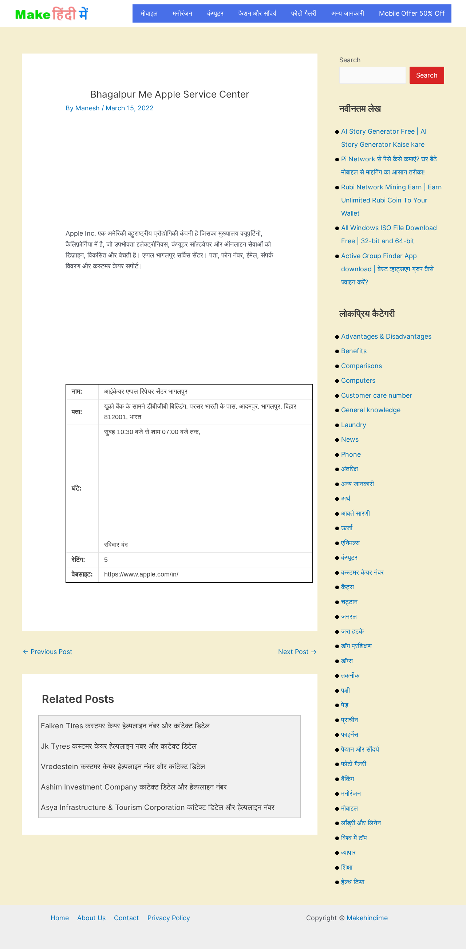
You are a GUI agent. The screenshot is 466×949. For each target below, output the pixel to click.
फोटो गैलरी (303, 13)
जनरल (349, 616)
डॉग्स (347, 661)
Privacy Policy (168, 918)
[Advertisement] (170, 177)
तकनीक (350, 675)
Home (60, 918)
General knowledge (370, 410)
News (350, 439)
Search (350, 60)
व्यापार (348, 852)
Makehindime (367, 918)
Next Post (297, 651)
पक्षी (345, 690)
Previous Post (47, 651)
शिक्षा (346, 867)
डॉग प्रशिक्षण (356, 646)
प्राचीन (349, 720)
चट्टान (349, 602)
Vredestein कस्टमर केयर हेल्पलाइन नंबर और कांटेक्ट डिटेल (123, 766)
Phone (351, 454)
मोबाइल (149, 13)
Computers (358, 380)
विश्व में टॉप (354, 838)
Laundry (353, 425)
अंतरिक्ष (349, 469)
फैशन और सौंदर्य (257, 13)
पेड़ (344, 705)
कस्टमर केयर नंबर (362, 572)
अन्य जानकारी (347, 13)
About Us (91, 918)
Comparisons (361, 366)
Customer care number (376, 395)
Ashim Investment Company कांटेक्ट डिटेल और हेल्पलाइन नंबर (134, 787)
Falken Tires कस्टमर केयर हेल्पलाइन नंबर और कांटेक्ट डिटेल (125, 725)
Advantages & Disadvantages (386, 336)
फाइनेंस (349, 734)
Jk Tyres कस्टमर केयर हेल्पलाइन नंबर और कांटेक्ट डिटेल (119, 746)
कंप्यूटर (215, 13)
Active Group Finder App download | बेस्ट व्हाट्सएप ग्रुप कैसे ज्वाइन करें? (387, 269)
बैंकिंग (347, 779)
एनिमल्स (350, 543)
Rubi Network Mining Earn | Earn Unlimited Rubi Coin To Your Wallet (391, 200)
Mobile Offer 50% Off (412, 13)
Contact (126, 918)
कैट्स (347, 587)
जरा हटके (352, 631)
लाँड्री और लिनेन (361, 823)
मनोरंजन (182, 13)
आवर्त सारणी (355, 513)
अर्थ (345, 498)
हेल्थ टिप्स (352, 882)
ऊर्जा (346, 528)
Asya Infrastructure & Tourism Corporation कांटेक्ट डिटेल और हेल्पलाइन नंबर (158, 807)
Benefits (354, 351)
